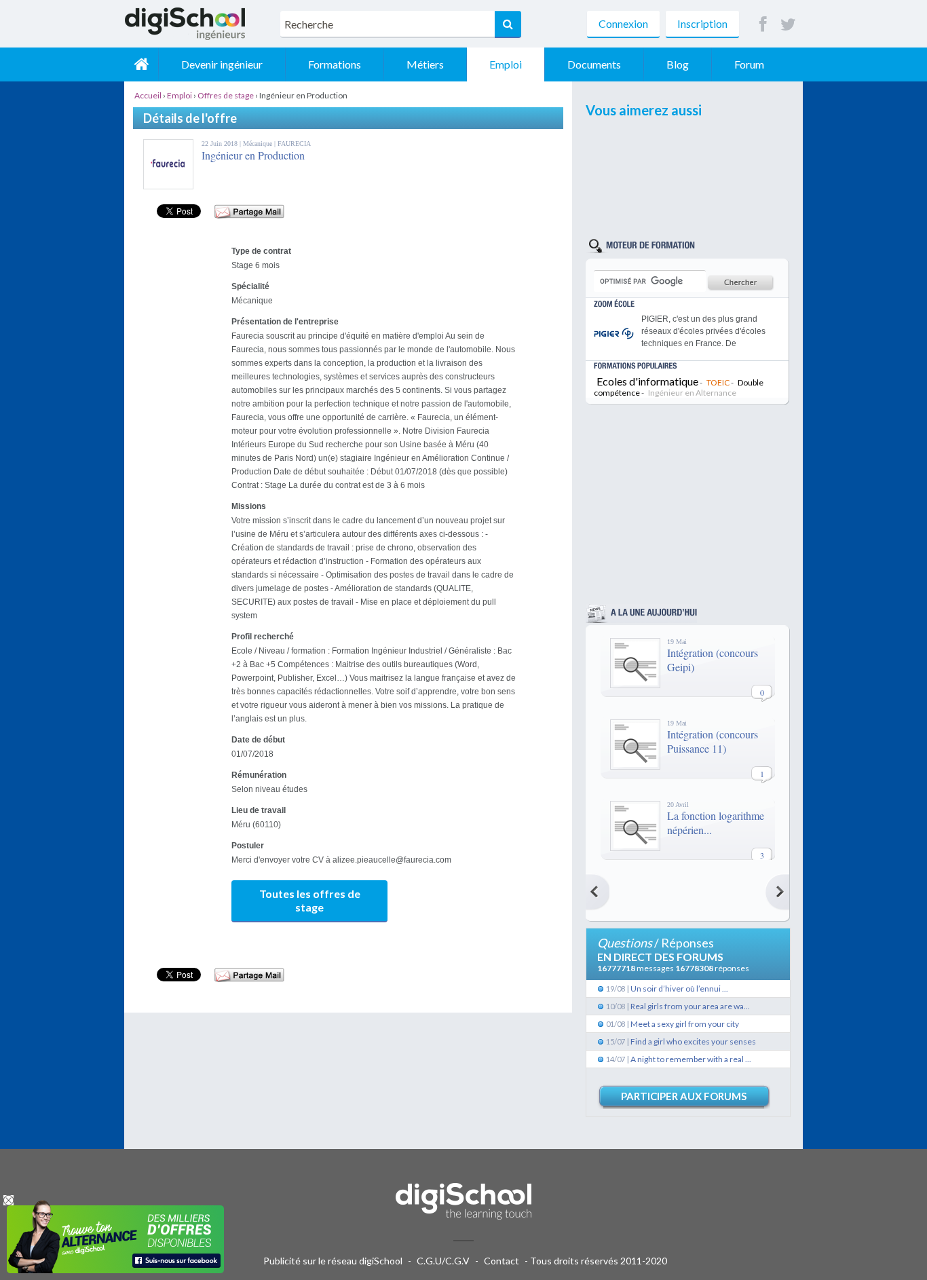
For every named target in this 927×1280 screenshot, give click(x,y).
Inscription (702, 23)
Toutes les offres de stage (309, 900)
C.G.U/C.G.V (443, 1260)
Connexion (623, 23)
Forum (749, 64)
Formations (334, 64)
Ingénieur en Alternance (692, 393)
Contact (501, 1260)
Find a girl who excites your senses (693, 1041)
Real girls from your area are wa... (690, 1006)
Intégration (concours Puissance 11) (712, 741)
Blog (677, 64)
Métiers (425, 64)
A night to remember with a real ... (690, 1059)
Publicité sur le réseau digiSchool (332, 1260)
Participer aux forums (683, 1096)
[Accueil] (141, 64)
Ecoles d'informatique (647, 381)
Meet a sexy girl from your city (684, 1024)
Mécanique (258, 143)
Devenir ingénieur (222, 64)
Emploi (505, 64)
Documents (594, 64)
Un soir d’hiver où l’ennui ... (679, 988)
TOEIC (718, 382)
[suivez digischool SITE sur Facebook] (763, 24)
